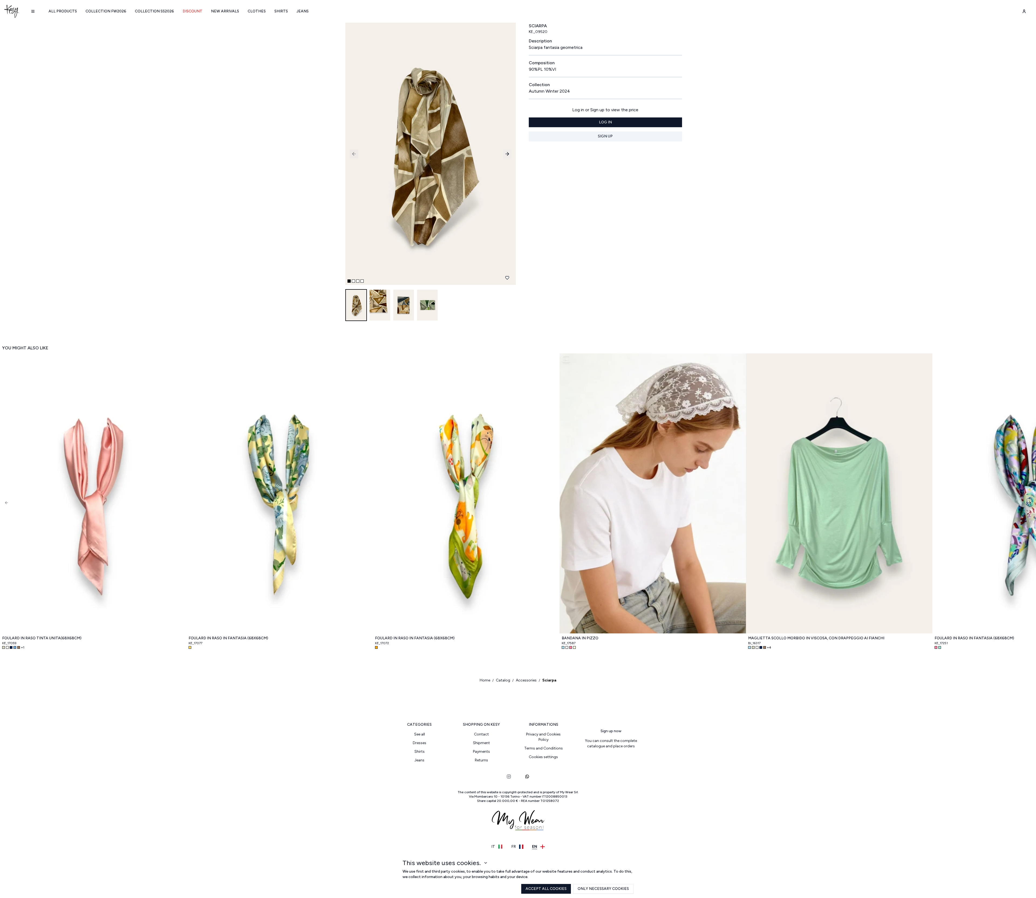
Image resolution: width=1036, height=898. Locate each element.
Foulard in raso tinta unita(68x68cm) (41, 638)
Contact (481, 734)
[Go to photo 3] (357, 281)
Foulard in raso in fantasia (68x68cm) (228, 638)
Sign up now (611, 731)
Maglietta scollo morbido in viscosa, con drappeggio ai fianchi (816, 638)
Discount (192, 11)
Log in (605, 122)
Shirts (281, 11)
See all (419, 734)
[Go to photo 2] (353, 281)
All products (63, 11)
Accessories (526, 680)
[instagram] (508, 776)
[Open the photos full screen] (428, 154)
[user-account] (1024, 11)
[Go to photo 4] (362, 281)
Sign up (605, 136)
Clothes (257, 11)
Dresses (419, 743)
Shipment (481, 743)
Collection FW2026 (106, 11)
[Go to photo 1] (349, 281)
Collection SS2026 (154, 11)
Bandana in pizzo (580, 638)
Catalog (503, 680)
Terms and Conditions (543, 748)
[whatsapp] (527, 776)
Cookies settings (543, 757)
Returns (481, 760)
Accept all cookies (546, 888)
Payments (481, 751)
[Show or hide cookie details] (485, 863)
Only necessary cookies (603, 888)
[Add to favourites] (507, 278)
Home (485, 680)
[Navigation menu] (33, 11)
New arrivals (225, 11)
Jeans (303, 11)
